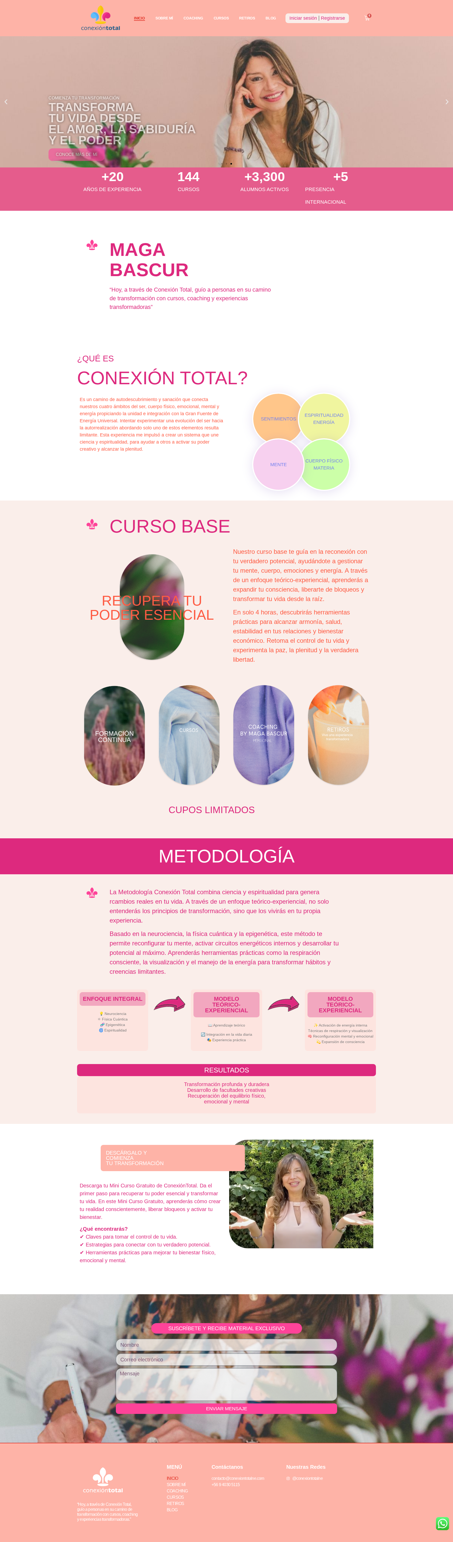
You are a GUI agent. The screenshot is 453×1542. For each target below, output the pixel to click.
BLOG (271, 18)
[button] (6, 102)
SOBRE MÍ (164, 18)
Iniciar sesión (303, 18)
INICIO (139, 18)
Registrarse (333, 18)
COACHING (193, 18)
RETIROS (247, 18)
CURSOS (221, 18)
